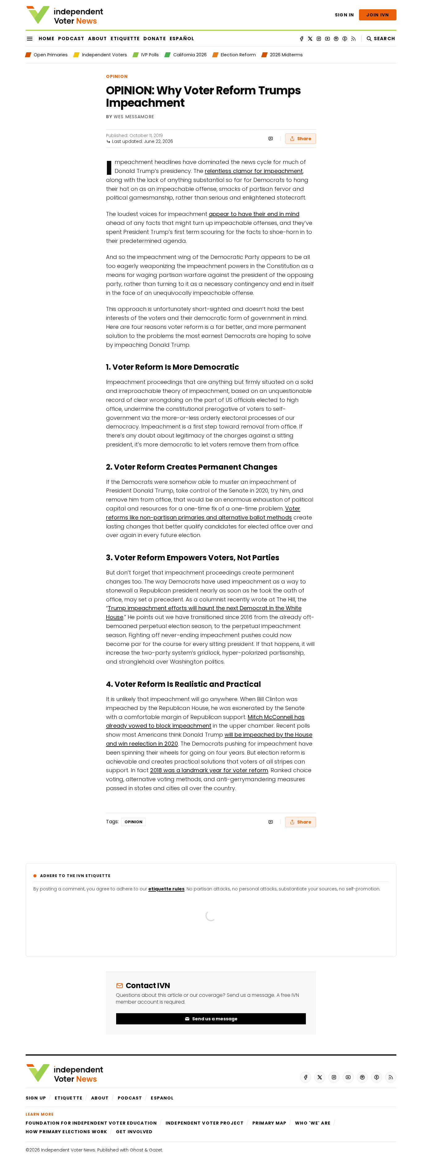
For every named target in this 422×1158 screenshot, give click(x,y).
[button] (36, 1098)
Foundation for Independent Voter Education (91, 1123)
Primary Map (269, 1123)
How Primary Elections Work (66, 1132)
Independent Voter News (68, 1150)
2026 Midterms (286, 55)
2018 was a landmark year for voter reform (209, 770)
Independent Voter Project (205, 1123)
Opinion (117, 76)
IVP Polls (150, 55)
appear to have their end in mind (254, 214)
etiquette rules (166, 889)
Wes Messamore (134, 117)
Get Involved (134, 1132)
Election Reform (238, 55)
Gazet (155, 1150)
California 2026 (189, 55)
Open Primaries (51, 55)
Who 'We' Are (312, 1123)
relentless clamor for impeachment (254, 171)
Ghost (136, 1150)
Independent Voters (104, 55)
